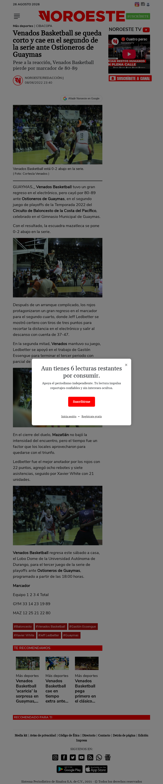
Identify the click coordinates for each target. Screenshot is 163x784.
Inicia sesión (68, 416)
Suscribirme (81, 402)
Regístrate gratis (92, 416)
